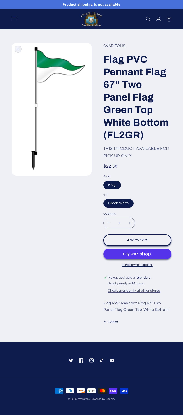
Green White (118, 203)
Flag (112, 185)
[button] (14, 19)
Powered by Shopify (103, 399)
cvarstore (84, 399)
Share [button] (113, 322)
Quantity (109, 213)
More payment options (137, 265)
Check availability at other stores (134, 290)
